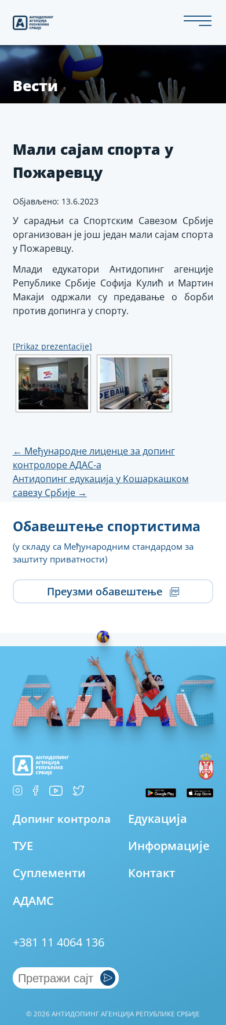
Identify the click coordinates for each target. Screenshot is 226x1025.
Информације (169, 845)
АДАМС (33, 900)
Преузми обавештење (106, 591)
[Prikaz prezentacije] (52, 346)
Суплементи (49, 873)
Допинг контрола (62, 818)
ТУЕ (23, 845)
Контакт (151, 873)
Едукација (157, 818)
